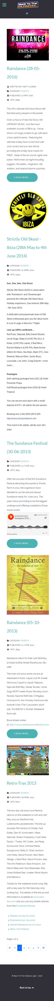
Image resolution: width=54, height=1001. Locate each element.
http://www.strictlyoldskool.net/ (21, 418)
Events (25, 91)
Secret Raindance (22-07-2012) (25, 924)
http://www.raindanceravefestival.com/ (30, 724)
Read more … (23, 177)
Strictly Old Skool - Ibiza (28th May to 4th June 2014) (27, 247)
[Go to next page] (38, 948)
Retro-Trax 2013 (21, 783)
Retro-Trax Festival (19, 929)
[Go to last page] (43, 948)
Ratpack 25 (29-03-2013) (22, 915)
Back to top (25, 987)
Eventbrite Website (25, 905)
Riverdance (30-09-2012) (22, 920)
